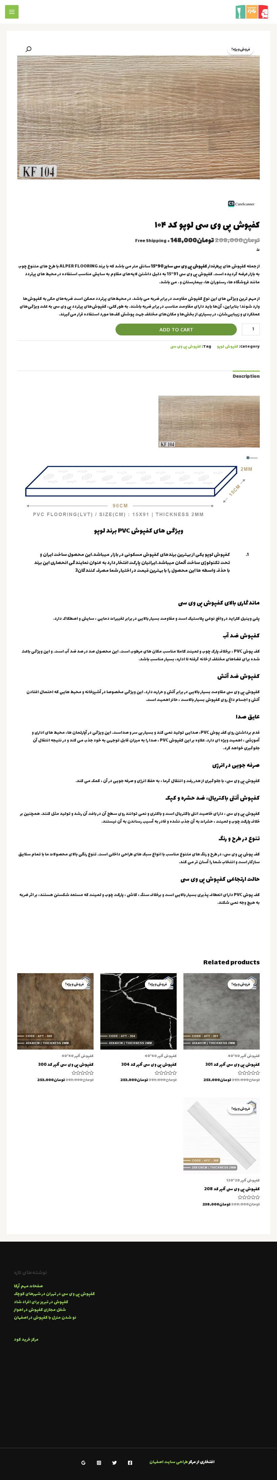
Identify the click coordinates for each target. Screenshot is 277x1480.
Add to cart (176, 329)
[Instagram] (99, 1462)
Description (246, 377)
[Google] (83, 1462)
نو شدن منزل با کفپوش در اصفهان (45, 1318)
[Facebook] (130, 1462)
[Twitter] (114, 1462)
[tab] (246, 377)
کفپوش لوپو (227, 346)
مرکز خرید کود (26, 1340)
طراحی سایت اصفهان (168, 1462)
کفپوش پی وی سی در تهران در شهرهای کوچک (54, 1294)
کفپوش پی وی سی (185, 346)
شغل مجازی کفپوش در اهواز (40, 1310)
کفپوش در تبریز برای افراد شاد (41, 1302)
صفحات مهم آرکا (28, 1286)
